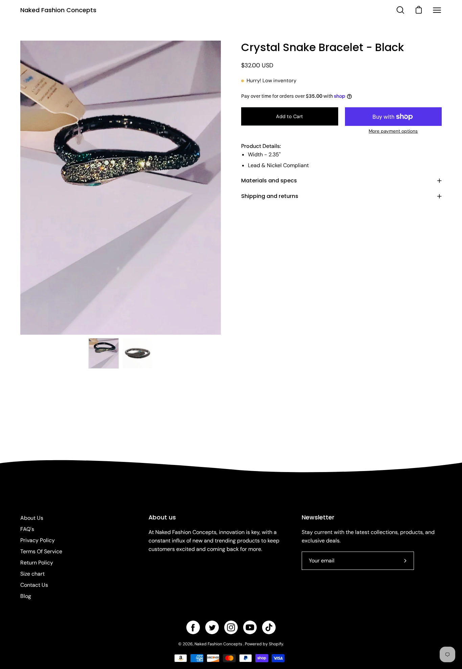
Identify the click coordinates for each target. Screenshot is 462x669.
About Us (31, 517)
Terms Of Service (41, 551)
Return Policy (36, 562)
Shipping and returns (269, 196)
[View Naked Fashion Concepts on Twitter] (212, 627)
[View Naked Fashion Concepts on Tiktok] (269, 627)
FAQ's (27, 529)
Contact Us (34, 584)
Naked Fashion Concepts (58, 10)
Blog (25, 596)
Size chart (32, 573)
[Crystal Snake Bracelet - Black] (104, 353)
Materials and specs (269, 180)
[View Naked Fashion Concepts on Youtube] (250, 627)
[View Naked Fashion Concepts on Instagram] (231, 627)
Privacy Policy (37, 540)
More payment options (393, 131)
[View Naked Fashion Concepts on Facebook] (193, 627)
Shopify (276, 644)
